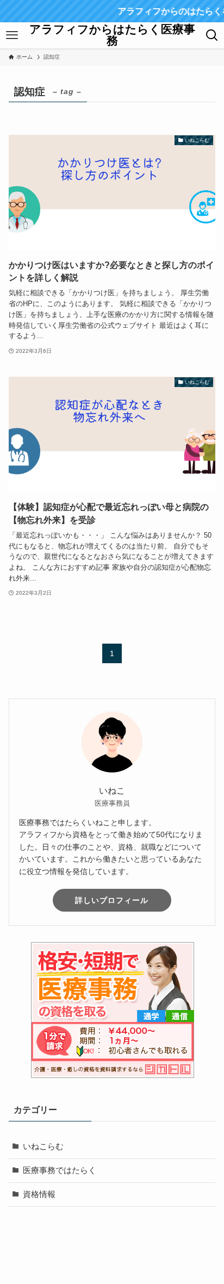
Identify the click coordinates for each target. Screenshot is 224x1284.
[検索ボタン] (212, 35)
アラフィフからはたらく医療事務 (112, 35)
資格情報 (39, 1194)
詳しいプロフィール (111, 900)
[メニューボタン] (12, 35)
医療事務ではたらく (59, 1170)
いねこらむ (43, 1146)
